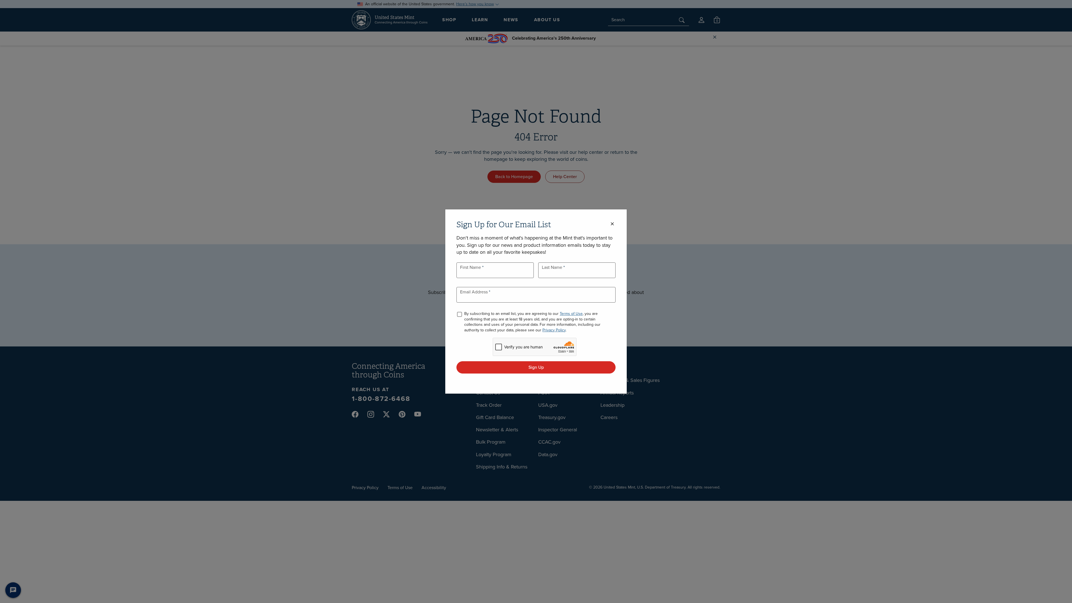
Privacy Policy (554, 330)
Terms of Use (571, 314)
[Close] (612, 224)
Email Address (474, 292)
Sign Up (536, 367)
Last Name (552, 267)
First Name (471, 267)
